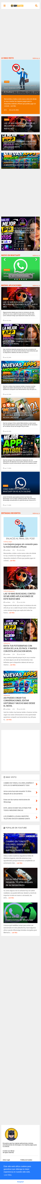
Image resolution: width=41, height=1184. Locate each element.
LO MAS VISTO (7, 58)
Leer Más (13, 106)
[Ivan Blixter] (17, 6)
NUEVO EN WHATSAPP (10, 255)
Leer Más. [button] (8, 1175)
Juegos (10, 541)
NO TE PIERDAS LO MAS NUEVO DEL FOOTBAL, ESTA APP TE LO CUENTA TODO (20, 453)
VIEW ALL (36, 58)
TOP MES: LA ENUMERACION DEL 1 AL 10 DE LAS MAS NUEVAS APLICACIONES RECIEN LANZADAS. (20, 415)
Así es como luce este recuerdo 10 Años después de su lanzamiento (19, 882)
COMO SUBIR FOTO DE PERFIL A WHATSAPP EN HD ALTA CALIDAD (17, 490)
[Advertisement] (20, 33)
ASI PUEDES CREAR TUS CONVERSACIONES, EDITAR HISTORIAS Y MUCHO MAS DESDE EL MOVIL (19, 378)
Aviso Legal (6, 1160)
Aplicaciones (7, 335)
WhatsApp (6, 269)
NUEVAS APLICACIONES (11, 285)
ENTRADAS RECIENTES (10, 513)
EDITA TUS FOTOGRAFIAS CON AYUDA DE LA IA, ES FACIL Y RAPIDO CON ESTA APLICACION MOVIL (20, 231)
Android (6, 298)
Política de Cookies (26, 1160)
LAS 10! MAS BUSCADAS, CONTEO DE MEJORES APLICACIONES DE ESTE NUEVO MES (20, 304)
